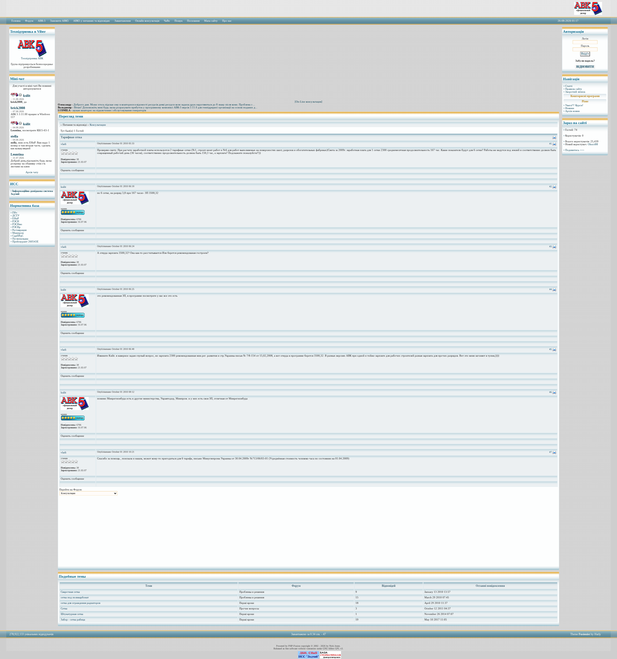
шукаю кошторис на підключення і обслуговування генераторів (109, 110)
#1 (550, 143)
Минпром (18, 232)
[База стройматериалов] (330, 657)
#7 (550, 452)
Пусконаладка (20, 238)
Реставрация (19, 229)
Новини (569, 108)
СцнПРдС (17, 235)
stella (14, 136)
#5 (550, 349)
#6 (550, 392)
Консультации (98, 124)
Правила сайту (573, 88)
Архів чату (32, 172)
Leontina (17, 154)
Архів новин (572, 111)
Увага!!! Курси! (574, 105)
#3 (550, 246)
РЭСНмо (17, 224)
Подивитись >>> (574, 150)
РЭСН (15, 221)
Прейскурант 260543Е (25, 241)
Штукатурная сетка (72, 614)
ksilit (26, 96)
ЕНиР (15, 218)
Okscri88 (593, 144)
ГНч (14, 212)
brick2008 (18, 108)
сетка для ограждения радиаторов (80, 602)
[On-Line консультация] (308, 101)
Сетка (64, 608)
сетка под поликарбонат (75, 597)
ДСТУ (16, 215)
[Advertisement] (32, 324)
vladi (63, 144)
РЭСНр (16, 227)
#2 (550, 186)
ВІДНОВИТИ (585, 66)
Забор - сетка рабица (73, 619)
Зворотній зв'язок (575, 91)
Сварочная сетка (70, 591)
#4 (550, 289)
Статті (568, 86)
